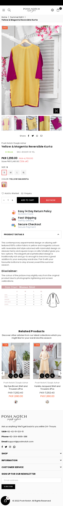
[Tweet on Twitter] (33, 136)
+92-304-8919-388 (17, 436)
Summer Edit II (17, 17)
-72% (5, 345)
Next (59, 70)
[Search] (9, 10)
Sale (5, 27)
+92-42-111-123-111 (15, 431)
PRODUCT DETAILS (14, 234)
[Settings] (52, 10)
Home (4, 17)
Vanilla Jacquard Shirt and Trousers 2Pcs (47, 387)
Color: (15, 179)
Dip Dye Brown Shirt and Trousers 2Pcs (16, 387)
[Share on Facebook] (28, 136)
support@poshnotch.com (20, 441)
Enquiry (28, 193)
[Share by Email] (41, 136)
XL (23, 172)
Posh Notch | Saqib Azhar (14, 143)
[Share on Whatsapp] (37, 136)
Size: (5, 167)
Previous (4, 70)
